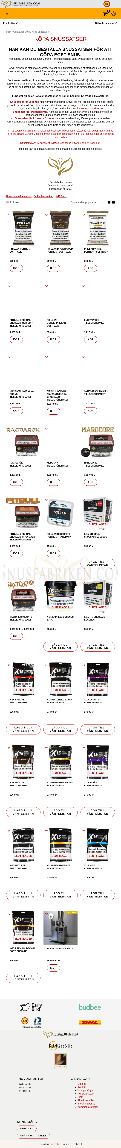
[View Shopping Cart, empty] (105, 14)
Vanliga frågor (85, 1090)
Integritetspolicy (86, 1103)
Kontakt (82, 1087)
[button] (9, 214)
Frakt (80, 1097)
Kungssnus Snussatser (19, 196)
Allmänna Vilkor (86, 1100)
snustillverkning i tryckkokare (87, 108)
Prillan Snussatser (43, 196)
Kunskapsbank (86, 1093)
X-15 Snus (61, 196)
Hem (8, 32)
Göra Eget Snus (21, 32)
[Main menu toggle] (7, 13)
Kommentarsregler (88, 1107)
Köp (16, 339)
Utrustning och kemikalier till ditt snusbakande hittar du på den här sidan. (60, 143)
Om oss (82, 1083)
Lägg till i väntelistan (97, 564)
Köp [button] (16, 268)
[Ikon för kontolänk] (113, 13)
